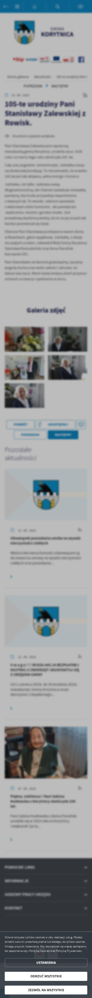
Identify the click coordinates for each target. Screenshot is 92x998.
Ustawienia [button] (46, 962)
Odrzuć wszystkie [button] (46, 976)
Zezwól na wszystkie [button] (46, 990)
